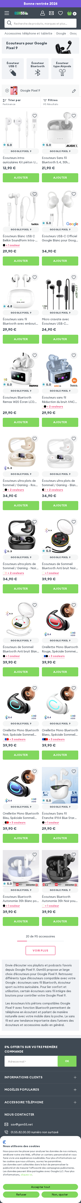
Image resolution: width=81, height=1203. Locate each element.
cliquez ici (26, 1174)
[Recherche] (9, 23)
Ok (67, 1061)
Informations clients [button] (23, 1077)
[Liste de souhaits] (60, 13)
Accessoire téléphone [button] (24, 1102)
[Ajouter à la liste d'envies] (34, 116)
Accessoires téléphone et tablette (28, 33)
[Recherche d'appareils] (74, 91)
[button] (21, 245)
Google (61, 33)
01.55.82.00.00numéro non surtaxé (35, 1132)
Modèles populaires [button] (22, 1089)
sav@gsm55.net (22, 1124)
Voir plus (40, 950)
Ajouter (21, 177)
